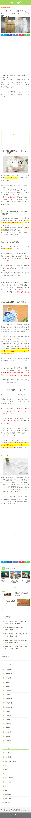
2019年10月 (8, 707)
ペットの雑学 (9, 782)
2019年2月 (8, 740)
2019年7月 (8, 719)
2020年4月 (8, 694)
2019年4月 (8, 732)
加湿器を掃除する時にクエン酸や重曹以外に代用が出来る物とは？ (16, 641)
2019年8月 (8, 715)
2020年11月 (8, 673)
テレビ (7, 765)
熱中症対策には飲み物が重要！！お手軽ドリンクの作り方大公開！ (16, 647)
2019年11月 (8, 703)
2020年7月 (8, 682)
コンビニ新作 (9, 757)
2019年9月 (8, 711)
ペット (7, 773)
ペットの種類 (9, 777)
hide (20, 134)
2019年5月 (8, 728)
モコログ (15, 2)
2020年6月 (8, 686)
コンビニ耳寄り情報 (6, 7)
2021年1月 (8, 669)
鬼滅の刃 (7, 802)
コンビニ (7, 753)
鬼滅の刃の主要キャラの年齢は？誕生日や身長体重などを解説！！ (16, 635)
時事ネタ (7, 786)
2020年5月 (8, 690)
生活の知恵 (8, 794)
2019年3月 (8, 736)
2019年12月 (8, 698)
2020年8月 (8, 678)
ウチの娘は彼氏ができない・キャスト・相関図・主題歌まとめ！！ (16, 628)
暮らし (7, 790)
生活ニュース (9, 798)
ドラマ (7, 769)
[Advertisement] (15, 56)
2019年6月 (8, 723)
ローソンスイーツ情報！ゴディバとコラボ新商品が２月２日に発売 (16, 622)
